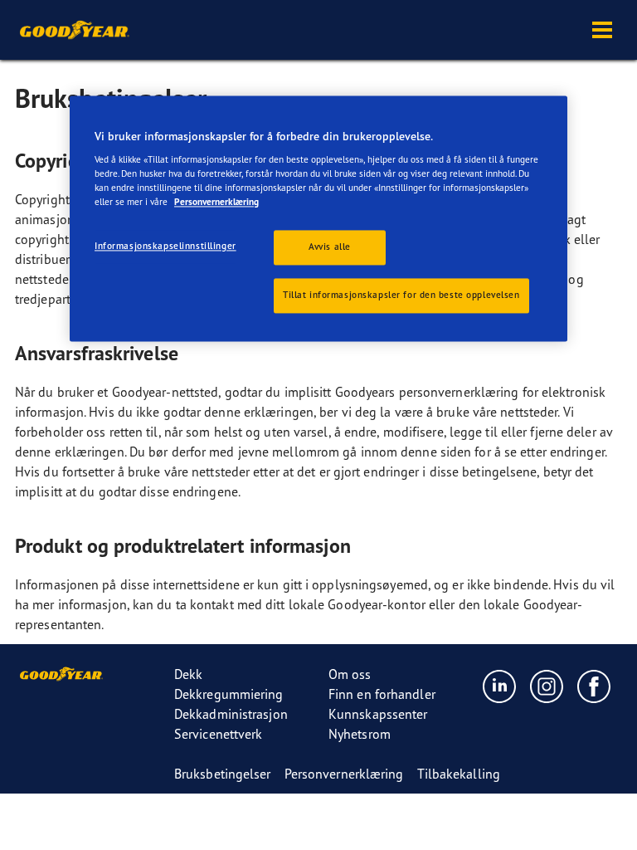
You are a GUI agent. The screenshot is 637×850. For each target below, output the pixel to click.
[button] (602, 30)
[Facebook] (594, 685)
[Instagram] (547, 685)
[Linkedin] (500, 685)
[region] (318, 218)
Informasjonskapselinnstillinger (165, 246)
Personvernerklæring (216, 202)
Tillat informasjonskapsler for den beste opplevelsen (401, 295)
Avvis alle (330, 247)
